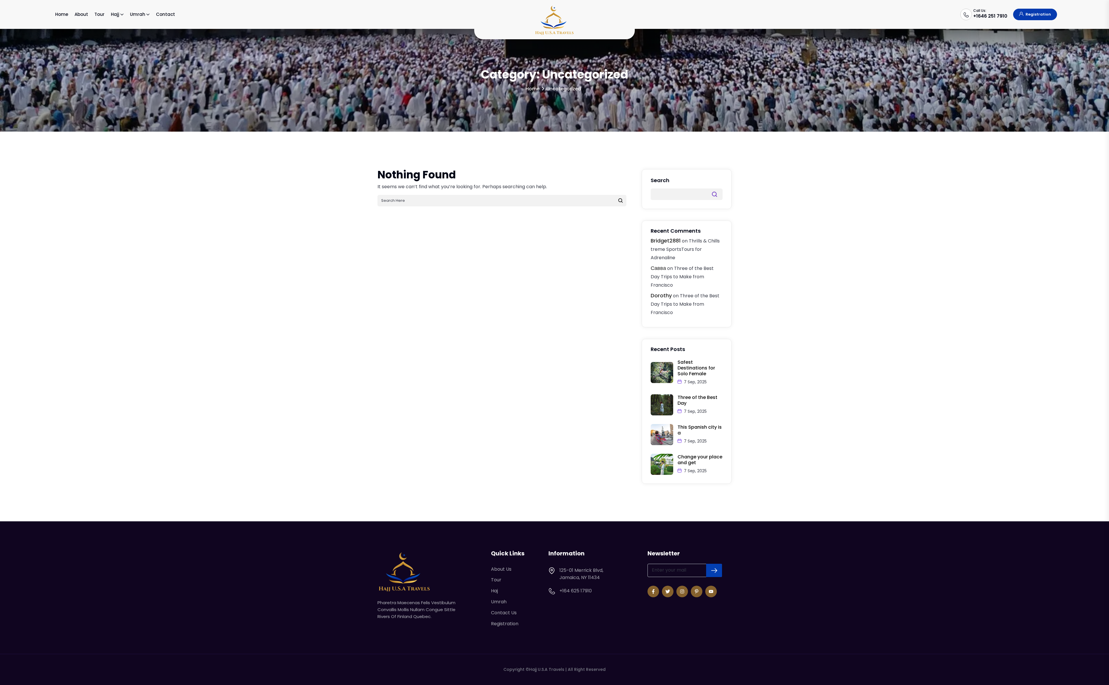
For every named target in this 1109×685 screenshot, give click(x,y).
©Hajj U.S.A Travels (545, 669)
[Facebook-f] (653, 591)
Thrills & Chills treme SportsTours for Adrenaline (685, 249)
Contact (165, 14)
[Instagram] (682, 591)
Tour (99, 14)
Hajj (115, 14)
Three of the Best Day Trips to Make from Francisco (682, 276)
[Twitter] (667, 591)
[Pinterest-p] (696, 591)
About (81, 14)
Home (61, 14)
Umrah (137, 14)
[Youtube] (711, 591)
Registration (1038, 14)
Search (660, 180)
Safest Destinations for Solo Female (696, 368)
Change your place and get (700, 459)
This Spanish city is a (700, 430)
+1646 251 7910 (990, 16)
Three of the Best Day (697, 400)
